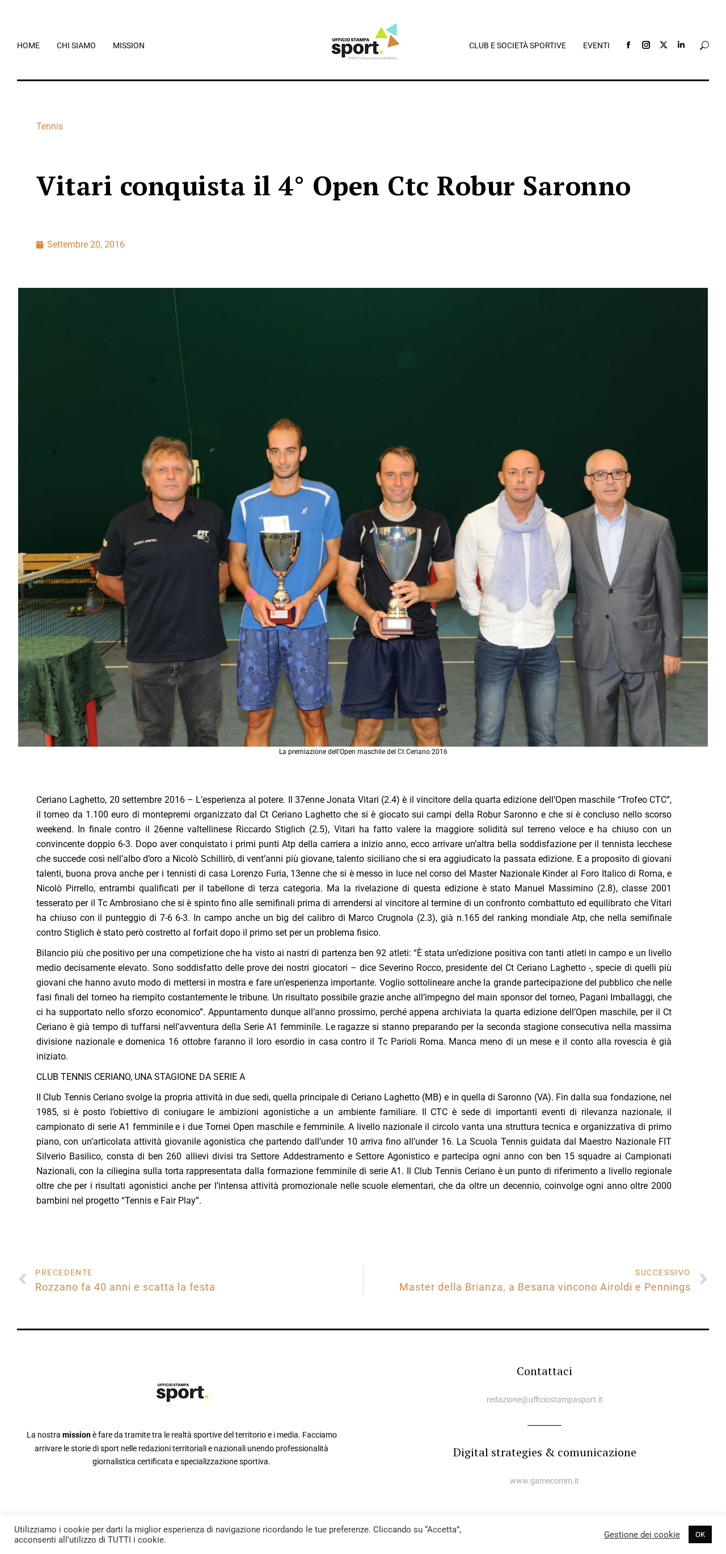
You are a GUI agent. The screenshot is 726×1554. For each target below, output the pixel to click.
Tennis (49, 126)
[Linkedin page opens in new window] (681, 44)
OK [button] (700, 1534)
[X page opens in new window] (663, 44)
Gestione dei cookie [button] (642, 1535)
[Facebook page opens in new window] (628, 44)
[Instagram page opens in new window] (646, 44)
